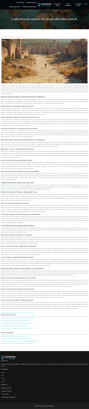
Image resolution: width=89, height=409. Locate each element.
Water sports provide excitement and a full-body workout (16, 336)
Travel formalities (68, 4)
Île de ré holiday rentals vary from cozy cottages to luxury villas (17, 323)
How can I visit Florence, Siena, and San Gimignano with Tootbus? (17, 318)
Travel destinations (31, 2)
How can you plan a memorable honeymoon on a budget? (16, 338)
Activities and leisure (57, 4)
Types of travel (20, 2)
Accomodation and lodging (29, 6)
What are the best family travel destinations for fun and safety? (17, 343)
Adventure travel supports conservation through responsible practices (19, 341)
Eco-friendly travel (78, 4)
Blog (86, 4)
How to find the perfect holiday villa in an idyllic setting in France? (17, 328)
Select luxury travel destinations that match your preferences (18, 313)
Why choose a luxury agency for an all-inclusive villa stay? (15, 320)
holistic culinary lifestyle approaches (10, 187)
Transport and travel (14, 6)
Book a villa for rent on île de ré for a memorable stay (14, 325)
